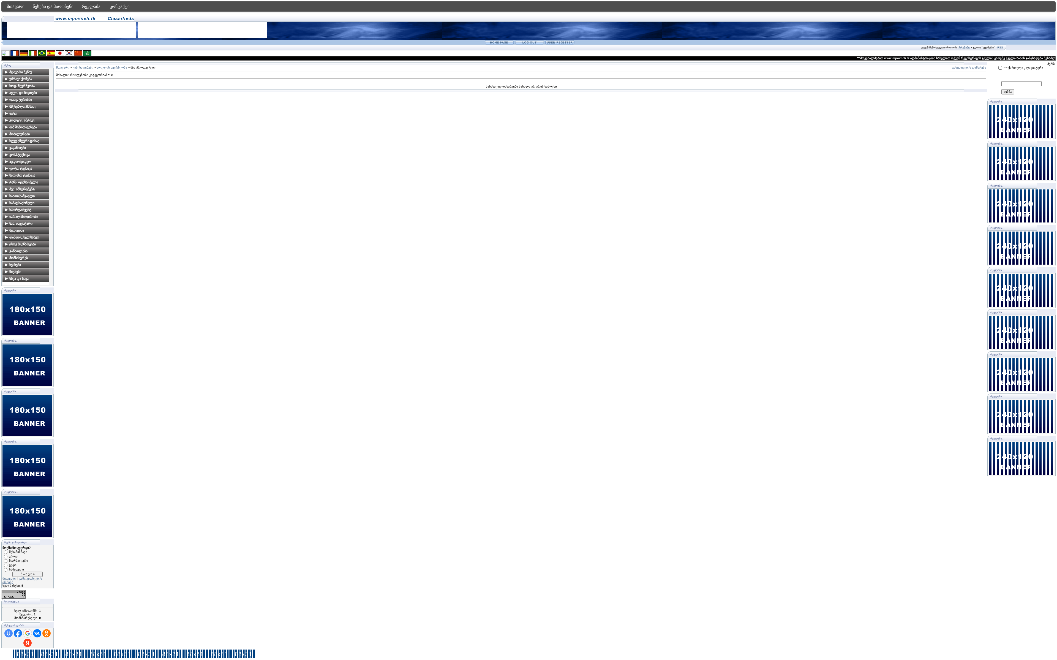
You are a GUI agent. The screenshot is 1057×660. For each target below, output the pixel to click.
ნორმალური (18, 560)
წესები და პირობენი (53, 6)
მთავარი (15, 6)
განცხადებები (83, 67)
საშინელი (16, 569)
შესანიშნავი (18, 551)
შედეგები (9, 578)
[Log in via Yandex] (27, 643)
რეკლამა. (92, 6)
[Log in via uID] (8, 633)
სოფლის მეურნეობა (112, 67)
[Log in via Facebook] (18, 633)
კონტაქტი (120, 6)
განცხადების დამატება (969, 67)
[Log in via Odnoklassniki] (46, 633)
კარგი (13, 556)
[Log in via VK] (37, 633)
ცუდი (13, 565)
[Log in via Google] (27, 633)
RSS (1000, 47)
